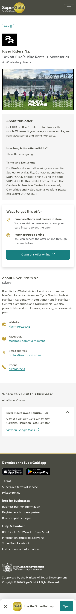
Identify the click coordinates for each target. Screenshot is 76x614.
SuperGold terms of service (20, 487)
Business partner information (21, 506)
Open (66, 606)
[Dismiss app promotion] (5, 606)
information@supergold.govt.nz (23, 537)
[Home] (13, 7)
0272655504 (17, 369)
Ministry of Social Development (46, 577)
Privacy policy (11, 492)
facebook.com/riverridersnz (27, 341)
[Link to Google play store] (38, 471)
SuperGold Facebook (16, 543)
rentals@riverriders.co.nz (25, 355)
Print (7, 26)
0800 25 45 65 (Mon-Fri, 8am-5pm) (25, 532)
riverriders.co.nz (19, 326)
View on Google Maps (21, 430)
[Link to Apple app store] (12, 471)
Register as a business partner (21, 512)
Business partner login (16, 518)
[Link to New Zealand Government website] (23, 567)
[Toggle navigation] (69, 7)
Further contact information (20, 549)
